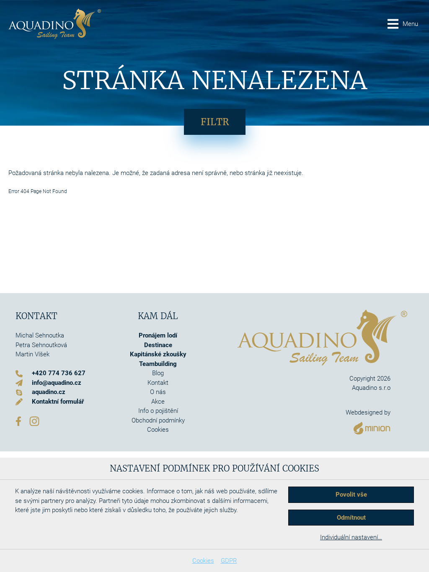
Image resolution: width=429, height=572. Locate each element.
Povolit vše (351, 494)
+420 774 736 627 (58, 373)
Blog (158, 373)
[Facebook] (18, 420)
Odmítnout (351, 517)
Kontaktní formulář (58, 401)
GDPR (229, 560)
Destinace (158, 345)
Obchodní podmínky (158, 420)
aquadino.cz (48, 392)
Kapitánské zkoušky (158, 354)
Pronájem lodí (158, 335)
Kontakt (157, 382)
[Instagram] (34, 420)
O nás (158, 392)
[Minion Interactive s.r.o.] (368, 426)
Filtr (215, 122)
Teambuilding (158, 364)
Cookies (203, 560)
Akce (158, 401)
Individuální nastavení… (351, 537)
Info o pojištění (158, 411)
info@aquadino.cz (56, 382)
